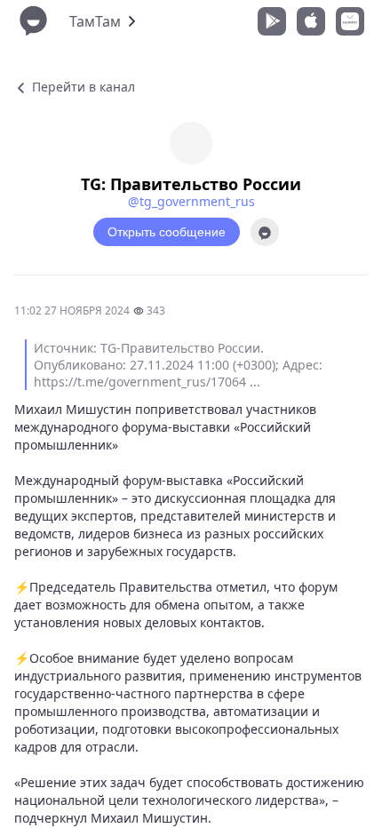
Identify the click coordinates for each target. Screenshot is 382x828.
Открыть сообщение (166, 232)
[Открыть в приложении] (265, 232)
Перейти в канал (81, 86)
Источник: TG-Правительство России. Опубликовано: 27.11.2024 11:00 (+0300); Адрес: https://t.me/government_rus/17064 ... (178, 364)
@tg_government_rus (191, 201)
